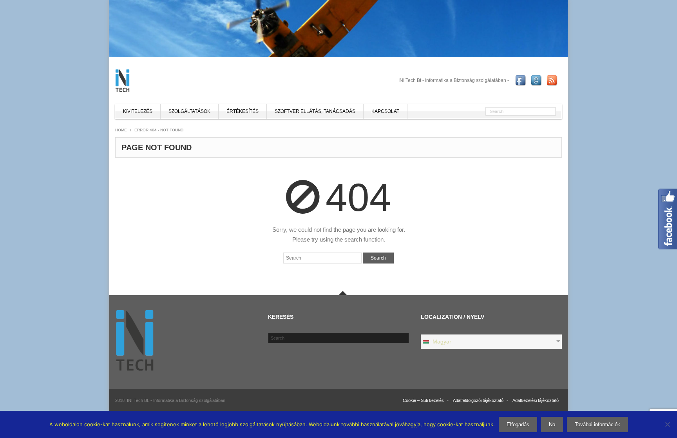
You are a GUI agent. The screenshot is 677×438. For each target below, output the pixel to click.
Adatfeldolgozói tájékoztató (478, 400)
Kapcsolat (385, 111)
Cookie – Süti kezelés (423, 400)
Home (121, 130)
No (552, 424)
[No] (667, 424)
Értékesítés (242, 111)
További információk (597, 424)
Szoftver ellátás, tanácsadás (315, 111)
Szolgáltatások (189, 111)
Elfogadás (518, 424)
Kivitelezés (137, 111)
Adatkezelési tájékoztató (535, 400)
